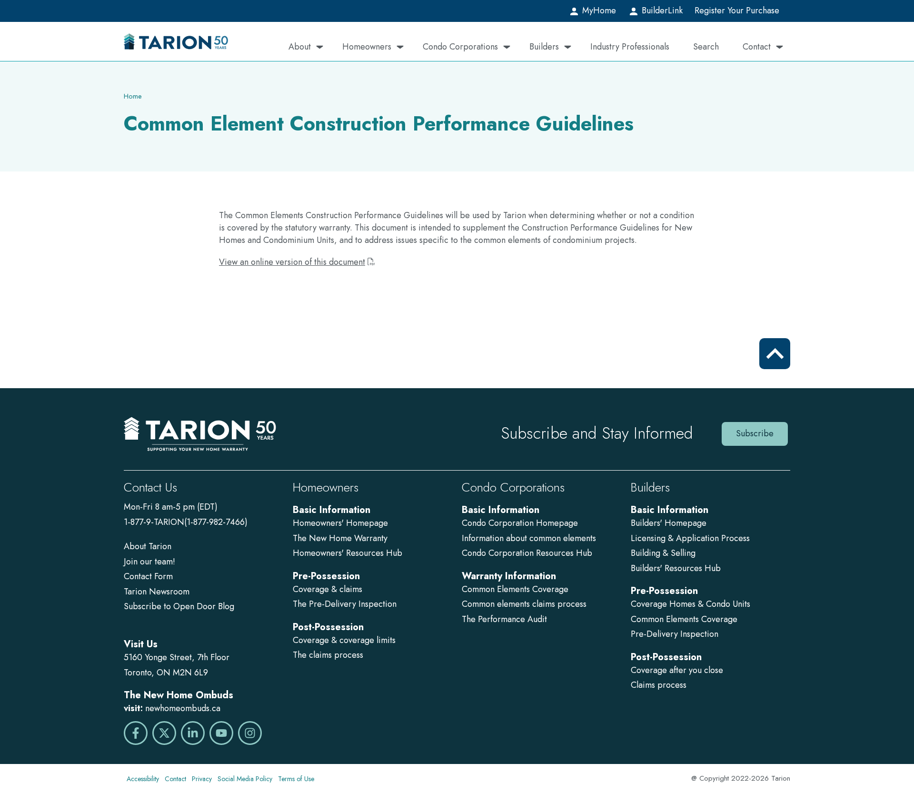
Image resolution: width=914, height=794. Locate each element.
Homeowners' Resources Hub (347, 553)
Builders (544, 46)
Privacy (202, 779)
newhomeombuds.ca (182, 708)
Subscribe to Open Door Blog (179, 606)
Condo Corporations (460, 46)
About (299, 46)
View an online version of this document (292, 262)
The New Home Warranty (340, 538)
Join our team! (149, 561)
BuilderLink (661, 10)
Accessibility (143, 779)
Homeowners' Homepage (340, 523)
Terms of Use (296, 779)
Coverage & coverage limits (344, 640)
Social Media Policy (245, 779)
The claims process (328, 655)
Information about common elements (529, 538)
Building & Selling (663, 553)
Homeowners (366, 46)
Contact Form (148, 576)
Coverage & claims (329, 589)
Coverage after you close (677, 670)
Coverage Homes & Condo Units (690, 604)
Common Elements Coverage (515, 589)
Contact (757, 46)
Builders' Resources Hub (676, 568)
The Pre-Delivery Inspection (345, 604)
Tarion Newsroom (156, 591)
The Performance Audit (504, 619)
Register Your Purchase (737, 10)
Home (133, 96)
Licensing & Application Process (690, 538)
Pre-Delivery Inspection (674, 634)
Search (706, 46)
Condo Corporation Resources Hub (527, 553)
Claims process (658, 685)
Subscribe (755, 433)
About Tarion (147, 546)
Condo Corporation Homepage (520, 523)
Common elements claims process (524, 604)
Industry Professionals (629, 46)
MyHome (598, 10)
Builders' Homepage (668, 523)
